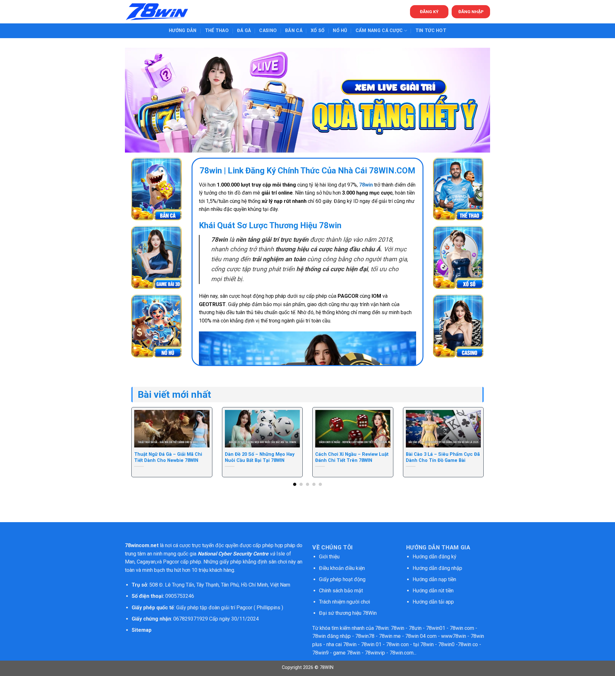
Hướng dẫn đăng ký (434, 557)
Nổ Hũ (340, 30)
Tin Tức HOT (430, 30)
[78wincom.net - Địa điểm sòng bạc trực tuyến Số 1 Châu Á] (157, 12)
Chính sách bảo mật (341, 591)
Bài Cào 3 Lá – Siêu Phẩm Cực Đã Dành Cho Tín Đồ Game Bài (443, 457)
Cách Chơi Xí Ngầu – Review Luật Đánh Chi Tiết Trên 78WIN (352, 457)
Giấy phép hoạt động (342, 579)
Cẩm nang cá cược (379, 30)
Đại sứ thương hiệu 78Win (348, 613)
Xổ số (317, 30)
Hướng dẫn (183, 30)
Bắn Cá (293, 30)
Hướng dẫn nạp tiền (434, 579)
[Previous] (142, 429)
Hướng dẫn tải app (433, 602)
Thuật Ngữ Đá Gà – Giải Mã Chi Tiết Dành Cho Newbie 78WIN (168, 457)
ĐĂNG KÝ (429, 11)
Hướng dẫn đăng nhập (437, 568)
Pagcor (171, 562)
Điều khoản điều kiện (342, 568)
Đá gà (244, 30)
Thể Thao (217, 30)
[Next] (473, 429)
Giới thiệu (329, 557)
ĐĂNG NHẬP (471, 11)
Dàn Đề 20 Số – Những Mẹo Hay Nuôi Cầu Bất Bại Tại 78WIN (259, 457)
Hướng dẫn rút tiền (433, 591)
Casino (268, 30)
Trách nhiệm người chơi (344, 602)
